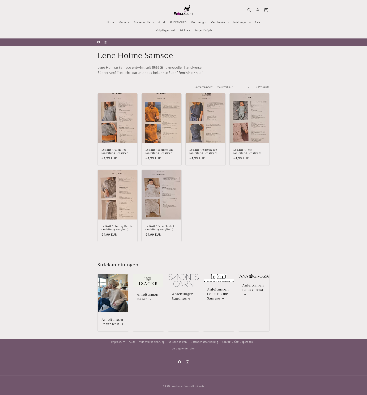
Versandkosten (177, 342)
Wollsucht (177, 386)
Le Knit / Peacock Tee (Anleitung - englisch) (203, 151)
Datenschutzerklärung (204, 342)
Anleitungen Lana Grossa (253, 288)
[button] (124, 23)
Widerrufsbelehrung (152, 342)
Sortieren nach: (204, 87)
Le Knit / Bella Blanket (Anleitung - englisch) (159, 228)
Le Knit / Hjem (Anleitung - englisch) (247, 151)
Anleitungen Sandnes (183, 296)
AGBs (132, 342)
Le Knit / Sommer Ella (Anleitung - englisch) (159, 151)
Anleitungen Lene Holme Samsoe (218, 294)
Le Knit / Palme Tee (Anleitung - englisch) (115, 151)
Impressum (118, 342)
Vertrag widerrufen (183, 348)
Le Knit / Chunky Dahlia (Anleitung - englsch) (117, 228)
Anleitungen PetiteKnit (112, 321)
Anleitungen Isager (147, 297)
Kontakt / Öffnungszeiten (237, 342)
